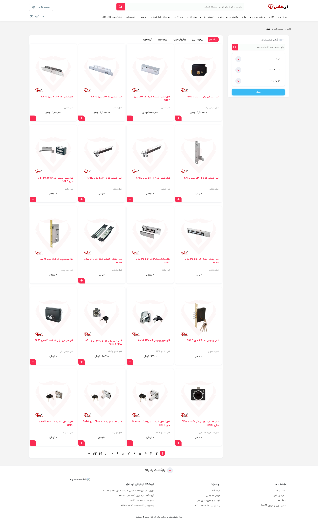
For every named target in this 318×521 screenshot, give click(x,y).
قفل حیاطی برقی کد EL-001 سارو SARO (53, 340)
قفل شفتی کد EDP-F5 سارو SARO (201, 178)
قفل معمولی (213, 351)
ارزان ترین (162, 39)
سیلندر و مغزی (258, 17)
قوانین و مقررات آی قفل (208, 500)
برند (278, 59)
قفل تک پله (68, 432)
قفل (272, 17)
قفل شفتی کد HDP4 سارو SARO (57, 97)
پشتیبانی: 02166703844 (207, 505)
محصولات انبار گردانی (160, 17)
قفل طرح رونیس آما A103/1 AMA (153, 340)
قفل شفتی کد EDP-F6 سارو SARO (153, 178)
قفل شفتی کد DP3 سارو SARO (106, 97)
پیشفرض (213, 39)
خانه (289, 29)
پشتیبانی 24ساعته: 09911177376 (137, 505)
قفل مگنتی (68, 189)
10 (112, 453)
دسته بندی (274, 70)
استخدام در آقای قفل (112, 17)
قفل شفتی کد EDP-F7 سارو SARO (104, 178)
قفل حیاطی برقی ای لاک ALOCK (203, 97)
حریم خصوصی (213, 495)
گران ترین (147, 39)
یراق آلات (192, 17)
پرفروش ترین (179, 39)
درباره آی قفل (280, 495)
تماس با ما (130, 17)
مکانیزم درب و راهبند (229, 17)
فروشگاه (216, 490)
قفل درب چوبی (67, 270)
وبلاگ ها (282, 500)
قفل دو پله (117, 432)
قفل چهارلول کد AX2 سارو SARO (203, 340)
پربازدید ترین (197, 39)
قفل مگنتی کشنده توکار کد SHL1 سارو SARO (103, 261)
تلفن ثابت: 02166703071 (142, 500)
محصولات (278, 29)
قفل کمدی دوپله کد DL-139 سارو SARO (102, 421)
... (106, 453)
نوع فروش (275, 81)
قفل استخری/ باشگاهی (209, 432)
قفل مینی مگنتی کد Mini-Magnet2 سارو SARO (55, 179)
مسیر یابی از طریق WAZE (274, 505)
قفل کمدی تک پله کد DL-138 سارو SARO (56, 423)
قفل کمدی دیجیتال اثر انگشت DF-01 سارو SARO (200, 423)
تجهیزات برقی (208, 17)
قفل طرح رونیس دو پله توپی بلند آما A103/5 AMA (103, 342)
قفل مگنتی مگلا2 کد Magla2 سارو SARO (202, 261)
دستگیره (283, 17)
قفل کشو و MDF (163, 351)
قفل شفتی (165, 107)
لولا (245, 17)
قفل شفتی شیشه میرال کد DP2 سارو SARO (152, 98)
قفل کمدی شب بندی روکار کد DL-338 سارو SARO (151, 423)
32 (95, 453)
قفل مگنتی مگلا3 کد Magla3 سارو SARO (153, 261)
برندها (143, 17)
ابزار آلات (179, 17)
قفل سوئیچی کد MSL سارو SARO (56, 259)
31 (100, 453)
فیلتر (258, 92)
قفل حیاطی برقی (212, 107)
